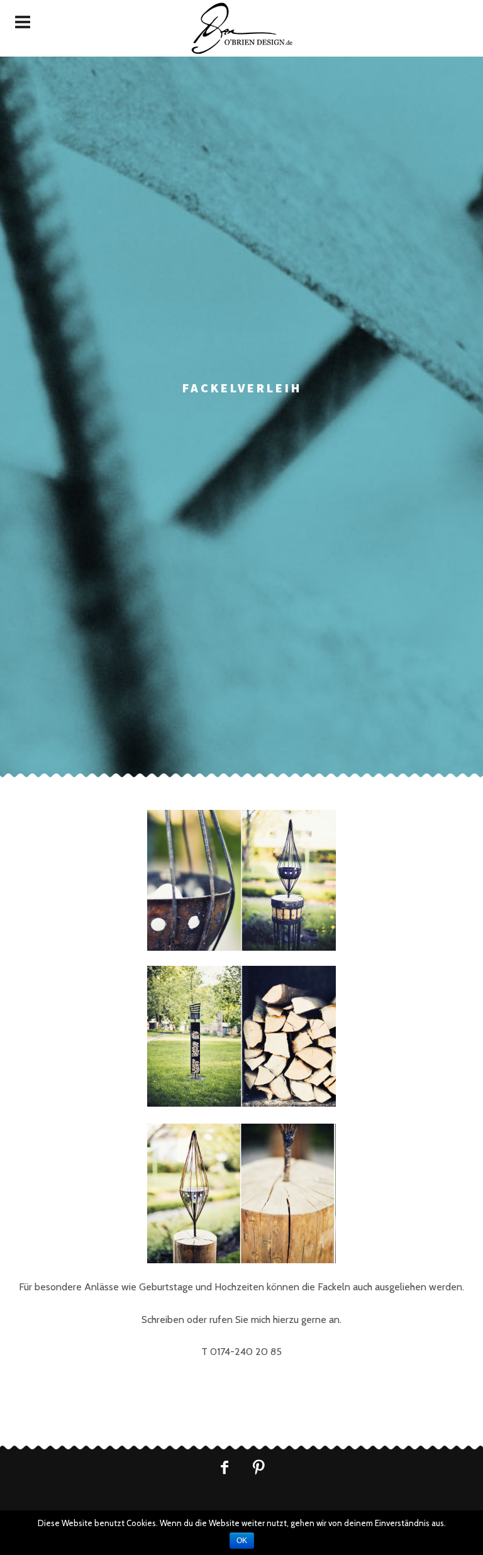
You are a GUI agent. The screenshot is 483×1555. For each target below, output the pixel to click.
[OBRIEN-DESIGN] (241, 28)
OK (241, 1540)
